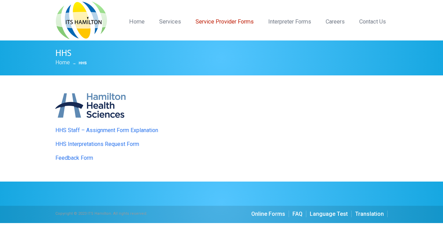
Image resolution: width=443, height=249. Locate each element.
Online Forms (268, 214)
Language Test (329, 214)
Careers (335, 21)
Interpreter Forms (289, 21)
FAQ (297, 214)
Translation (369, 214)
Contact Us (372, 21)
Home (137, 21)
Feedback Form (74, 158)
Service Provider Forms (225, 21)
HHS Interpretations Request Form (97, 144)
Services (170, 21)
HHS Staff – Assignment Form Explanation (106, 130)
